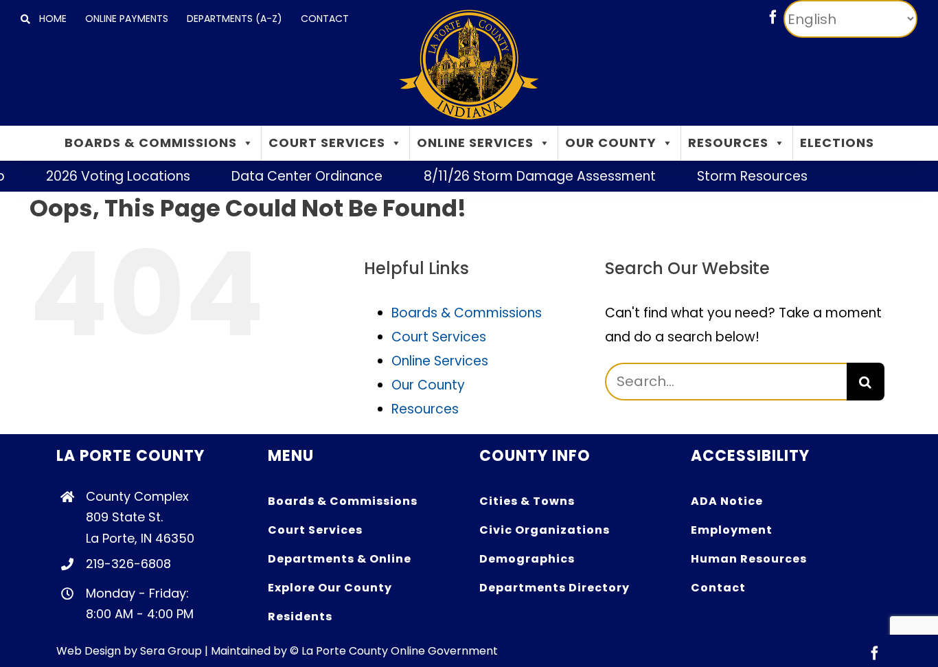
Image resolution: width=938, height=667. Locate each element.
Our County (428, 385)
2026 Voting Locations (108, 176)
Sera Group (171, 651)
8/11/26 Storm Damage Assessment (530, 176)
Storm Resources (742, 176)
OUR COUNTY (610, 142)
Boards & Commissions (466, 313)
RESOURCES (728, 142)
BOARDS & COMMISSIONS (151, 142)
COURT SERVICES (326, 142)
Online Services (439, 361)
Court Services (438, 337)
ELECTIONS (837, 142)
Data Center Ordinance (297, 176)
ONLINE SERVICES (475, 142)
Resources (425, 409)
